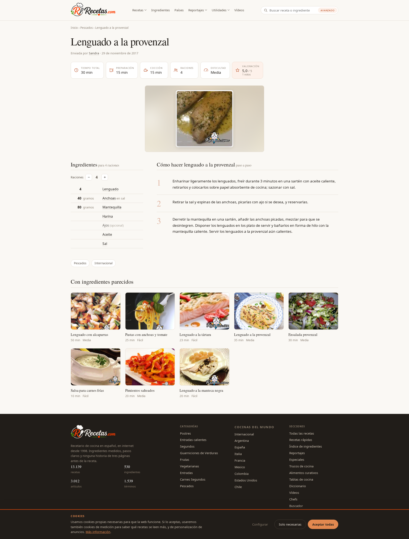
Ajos (105, 225)
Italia (238, 454)
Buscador (296, 506)
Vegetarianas (189, 466)
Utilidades (219, 10)
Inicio (74, 28)
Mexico (240, 467)
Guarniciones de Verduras (199, 453)
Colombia (242, 473)
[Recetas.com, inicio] (93, 10)
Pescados (86, 28)
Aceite (107, 234)
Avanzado (328, 10)
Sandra (94, 53)
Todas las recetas (301, 433)
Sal (104, 243)
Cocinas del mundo (254, 427)
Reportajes (196, 10)
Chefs (293, 499)
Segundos (187, 446)
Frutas (184, 459)
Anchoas (109, 198)
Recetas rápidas (300, 440)
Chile (238, 487)
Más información (98, 532)
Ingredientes (160, 10)
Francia (240, 460)
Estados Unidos (246, 480)
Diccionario (297, 486)
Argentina (242, 440)
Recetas (137, 10)
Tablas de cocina (301, 479)
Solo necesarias (290, 524)
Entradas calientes (193, 440)
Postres (185, 433)
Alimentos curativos (303, 473)
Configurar (260, 524)
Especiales (296, 459)
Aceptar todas (323, 524)
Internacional (103, 263)
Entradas (186, 473)
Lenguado (110, 189)
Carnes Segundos (192, 479)
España (240, 447)
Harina (107, 216)
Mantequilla (111, 207)
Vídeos (239, 10)
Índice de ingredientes (305, 446)
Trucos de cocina (301, 466)
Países (179, 10)
